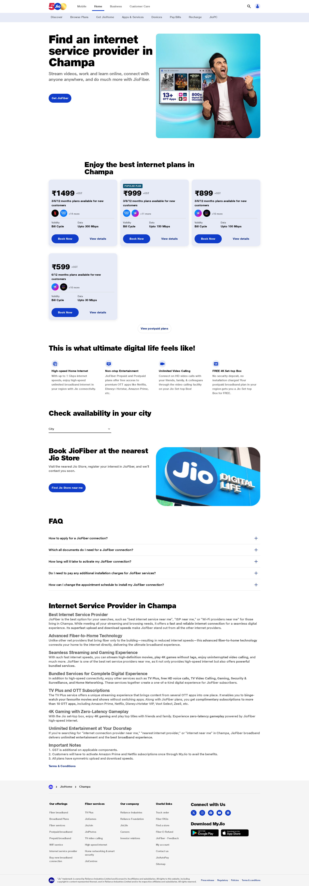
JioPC (213, 17)
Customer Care (140, 6)
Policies (235, 880)
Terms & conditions (251, 880)
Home (98, 6)
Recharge (195, 17)
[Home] (51, 787)
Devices (156, 17)
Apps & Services (133, 17)
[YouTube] (219, 813)
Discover (56, 17)
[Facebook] (211, 813)
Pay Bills (175, 17)
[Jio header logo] (58, 6)
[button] (249, 6)
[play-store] (205, 833)
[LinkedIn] (228, 813)
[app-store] (235, 833)
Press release (207, 880)
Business (116, 6)
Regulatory (222, 880)
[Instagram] (202, 813)
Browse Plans (79, 17)
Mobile (81, 6)
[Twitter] (194, 813)
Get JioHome (105, 17)
